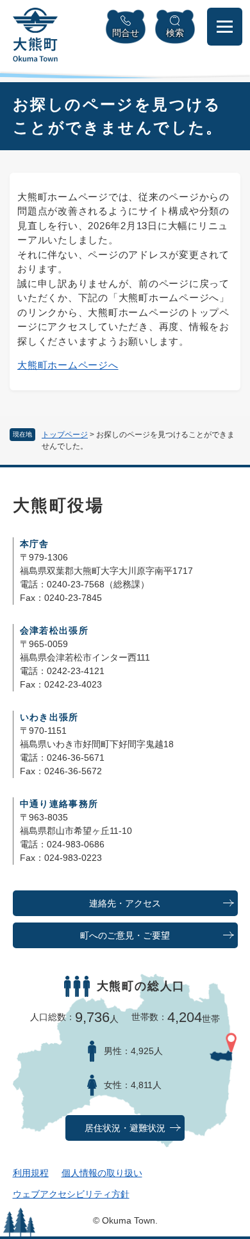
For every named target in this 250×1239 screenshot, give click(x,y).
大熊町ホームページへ (68, 365)
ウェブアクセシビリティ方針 (71, 1194)
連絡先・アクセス (125, 903)
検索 (175, 33)
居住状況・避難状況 (125, 1128)
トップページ (65, 434)
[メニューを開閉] (224, 27)
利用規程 (31, 1173)
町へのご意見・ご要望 (125, 935)
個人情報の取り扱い (102, 1173)
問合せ (125, 33)
